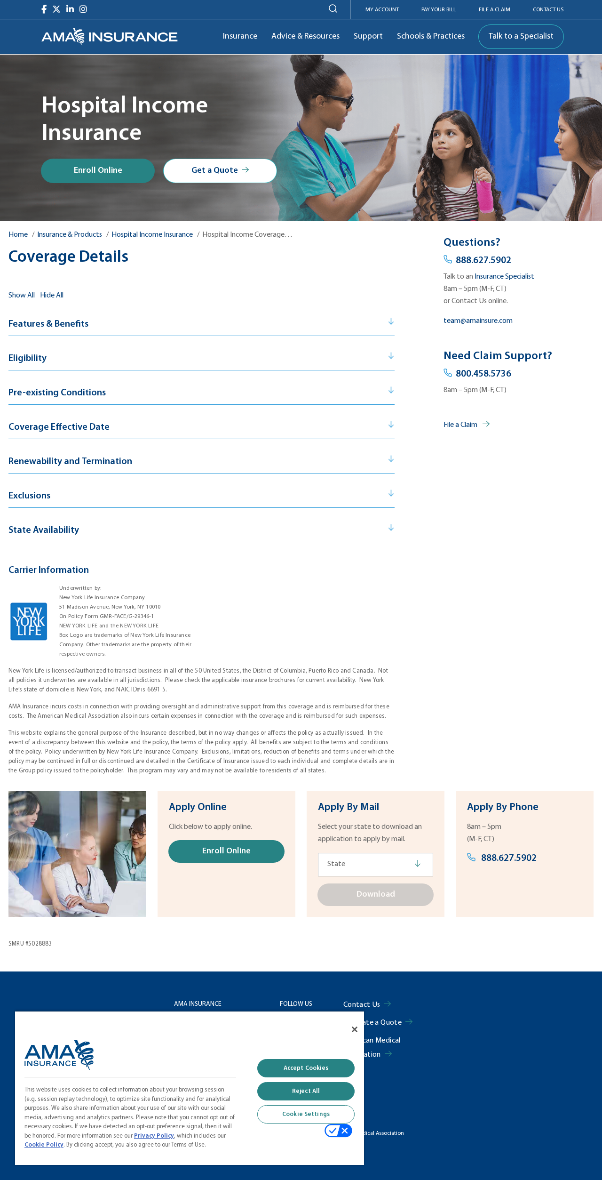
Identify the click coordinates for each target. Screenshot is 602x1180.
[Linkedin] (70, 9)
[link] (109, 36)
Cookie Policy (43, 1145)
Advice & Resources (305, 36)
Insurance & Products (69, 235)
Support (368, 36)
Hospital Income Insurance (152, 235)
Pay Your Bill (438, 10)
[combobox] (375, 864)
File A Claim (494, 10)
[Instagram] (83, 9)
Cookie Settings (306, 1114)
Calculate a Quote (372, 1023)
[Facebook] (44, 9)
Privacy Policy (154, 1136)
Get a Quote (214, 170)
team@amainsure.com (478, 321)
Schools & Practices (431, 36)
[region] (189, 1088)
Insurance (240, 36)
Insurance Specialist (504, 277)
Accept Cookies (306, 1068)
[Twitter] (56, 9)
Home (18, 235)
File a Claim (461, 425)
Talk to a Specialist (521, 36)
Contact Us (548, 10)
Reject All (306, 1091)
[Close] (354, 1029)
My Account (382, 10)
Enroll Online (98, 170)
